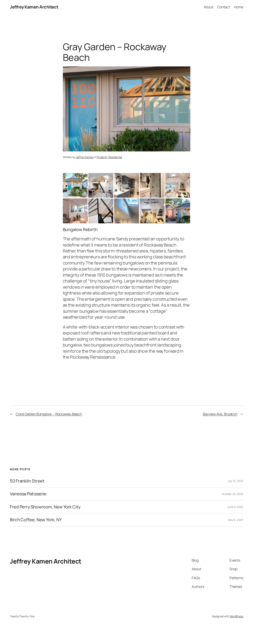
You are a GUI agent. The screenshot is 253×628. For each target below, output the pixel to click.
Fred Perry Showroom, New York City (45, 506)
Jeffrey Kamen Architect (34, 7)
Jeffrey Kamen (85, 157)
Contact (223, 7)
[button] (75, 185)
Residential (115, 157)
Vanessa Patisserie (28, 493)
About (208, 7)
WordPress (236, 616)
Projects (102, 157)
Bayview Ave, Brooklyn (220, 414)
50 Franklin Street (27, 481)
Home (238, 7)
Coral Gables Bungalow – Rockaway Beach (49, 414)
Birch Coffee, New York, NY (35, 519)
